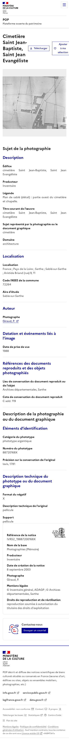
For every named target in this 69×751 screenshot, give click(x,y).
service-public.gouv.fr (35, 693)
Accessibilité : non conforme (16, 709)
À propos (53, 709)
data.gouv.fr (37, 700)
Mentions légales (11, 726)
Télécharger (40, 48)
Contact (39, 709)
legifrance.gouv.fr (13, 700)
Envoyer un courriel (35, 630)
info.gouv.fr (9, 693)
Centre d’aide (54, 715)
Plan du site (11, 720)
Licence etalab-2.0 (30, 733)
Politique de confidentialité (33, 726)
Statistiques (34, 715)
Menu (64, 4)
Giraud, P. (9, 321)
